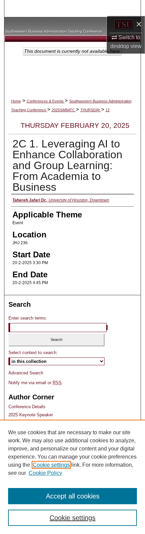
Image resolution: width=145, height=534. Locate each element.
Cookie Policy (45, 473)
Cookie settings (51, 465)
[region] (72, 477)
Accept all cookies (72, 496)
